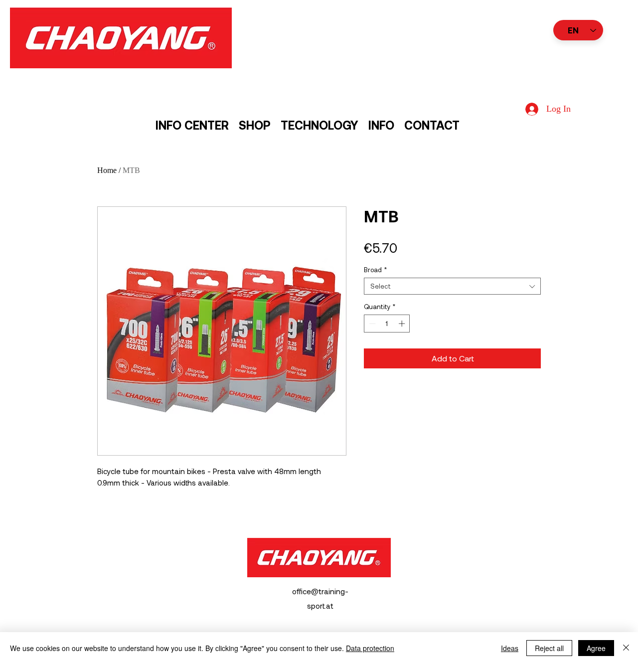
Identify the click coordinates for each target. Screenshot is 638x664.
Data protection (370, 648)
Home (107, 170)
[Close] (626, 648)
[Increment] (403, 323)
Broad (375, 270)
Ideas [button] (509, 648)
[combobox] (452, 286)
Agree (596, 648)
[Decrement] (371, 323)
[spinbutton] (387, 323)
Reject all (549, 648)
